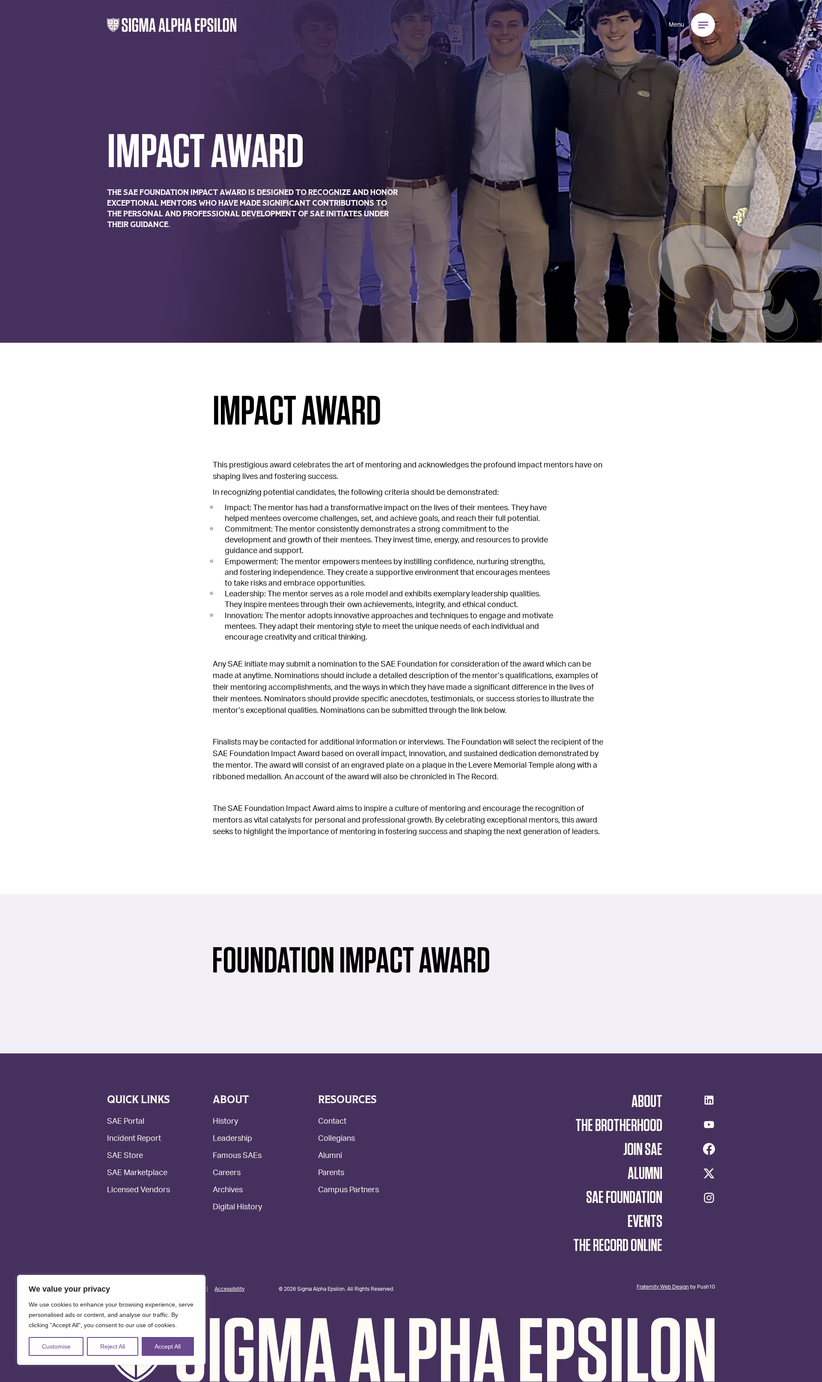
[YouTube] (709, 1125)
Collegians (336, 1139)
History (225, 1122)
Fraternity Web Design (663, 1286)
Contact (332, 1122)
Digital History (237, 1208)
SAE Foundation (624, 1198)
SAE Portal (125, 1122)
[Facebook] (709, 1149)
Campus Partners (348, 1190)
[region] (111, 1320)
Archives (228, 1190)
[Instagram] (709, 1198)
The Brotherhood (618, 1126)
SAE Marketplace (137, 1173)
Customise (56, 1346)
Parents (331, 1173)
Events (645, 1221)
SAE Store (125, 1156)
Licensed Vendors (138, 1190)
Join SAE (642, 1150)
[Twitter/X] (709, 1173)
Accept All (168, 1346)
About (646, 1102)
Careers (227, 1173)
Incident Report (134, 1139)
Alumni (330, 1156)
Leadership (232, 1139)
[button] (172, 25)
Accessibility (229, 1289)
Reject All (112, 1346)
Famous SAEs (237, 1156)
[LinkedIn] (709, 1100)
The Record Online (617, 1245)
